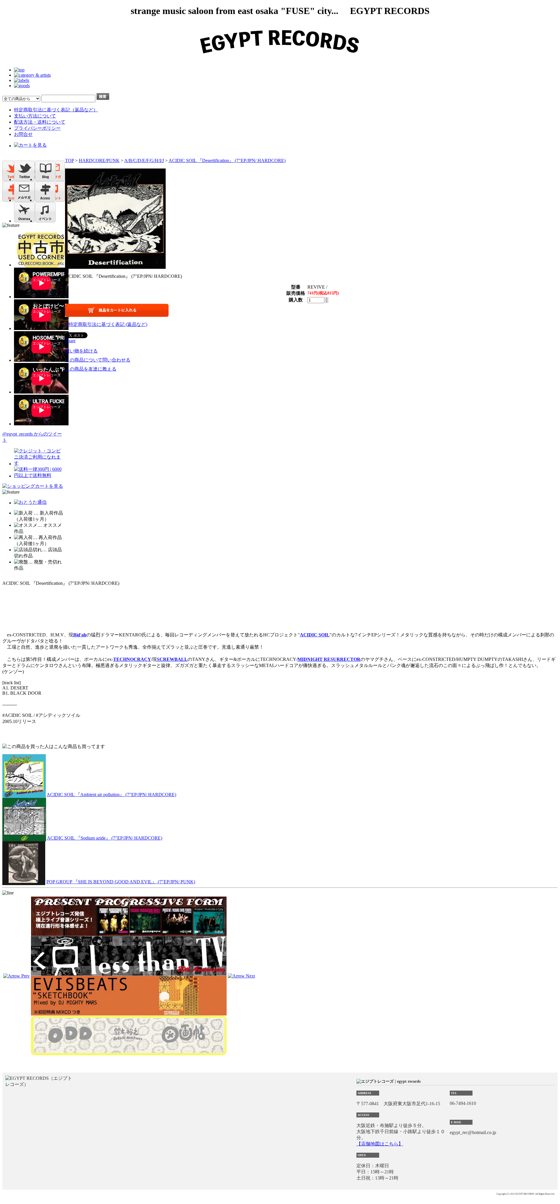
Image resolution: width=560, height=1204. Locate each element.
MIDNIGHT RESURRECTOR (329, 659)
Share (70, 340)
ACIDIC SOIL (315, 634)
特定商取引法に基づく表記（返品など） (56, 109)
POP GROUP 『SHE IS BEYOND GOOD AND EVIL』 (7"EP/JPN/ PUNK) (120, 881)
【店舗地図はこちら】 (379, 1143)
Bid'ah (79, 634)
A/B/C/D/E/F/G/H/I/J (144, 160)
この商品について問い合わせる (97, 359)
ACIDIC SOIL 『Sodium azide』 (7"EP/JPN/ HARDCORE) (104, 838)
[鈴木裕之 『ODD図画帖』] (129, 1052)
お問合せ (23, 134)
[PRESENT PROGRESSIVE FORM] (129, 933)
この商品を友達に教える (90, 368)
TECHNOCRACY (132, 659)
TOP (69, 160)
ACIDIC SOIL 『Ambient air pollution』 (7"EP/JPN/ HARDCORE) (111, 794)
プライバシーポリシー (37, 128)
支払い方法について (35, 115)
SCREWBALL (172, 659)
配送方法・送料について (39, 122)
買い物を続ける (81, 350)
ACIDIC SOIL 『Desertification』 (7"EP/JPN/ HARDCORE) (227, 160)
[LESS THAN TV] (129, 972)
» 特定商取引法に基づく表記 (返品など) (106, 324)
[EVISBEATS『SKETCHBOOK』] (129, 1012)
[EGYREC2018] (280, 59)
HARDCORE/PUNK (99, 160)
